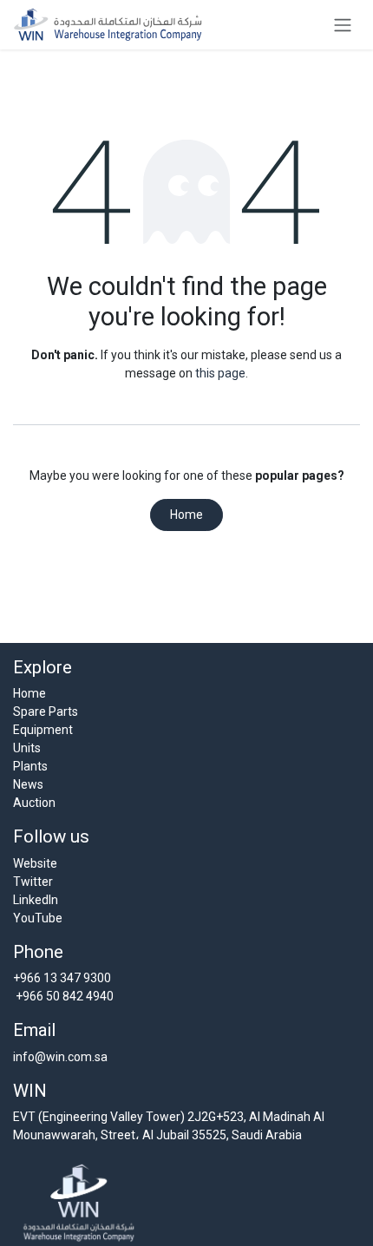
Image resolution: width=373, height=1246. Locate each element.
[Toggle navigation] (342, 25)
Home (186, 514)
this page (220, 373)
